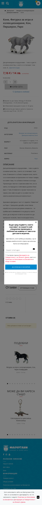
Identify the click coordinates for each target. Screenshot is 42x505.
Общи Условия (10, 261)
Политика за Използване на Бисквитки (18, 259)
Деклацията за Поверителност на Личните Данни (17, 256)
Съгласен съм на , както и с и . (20, 258)
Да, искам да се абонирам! (21, 267)
